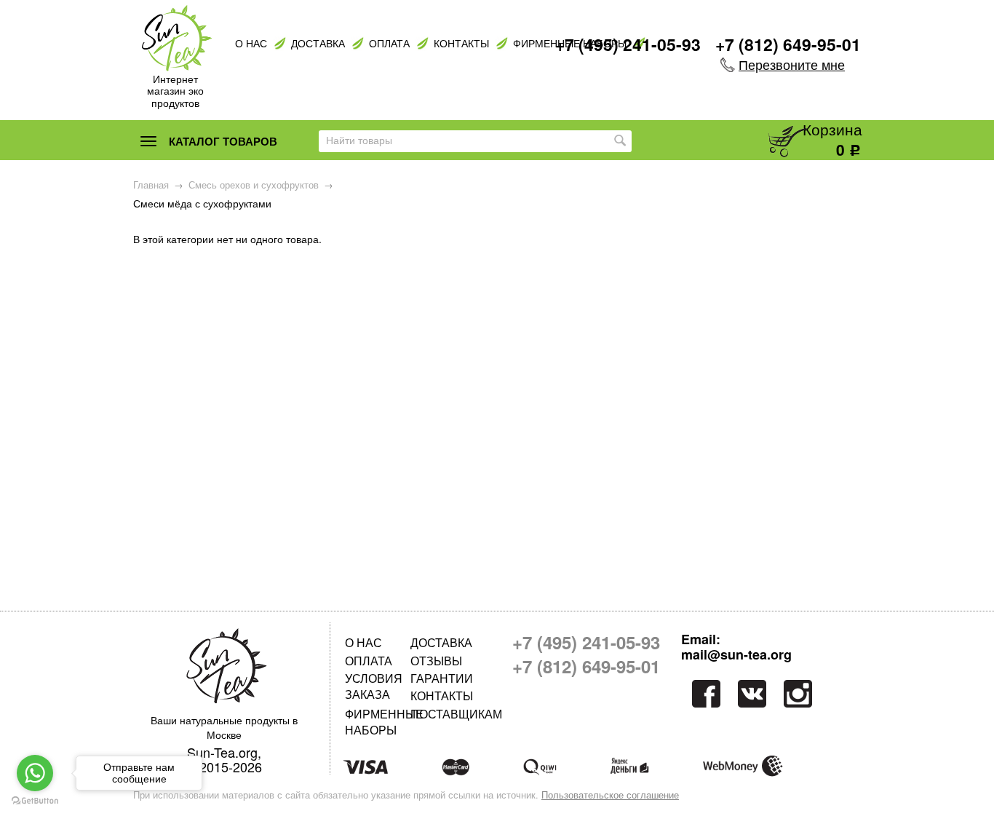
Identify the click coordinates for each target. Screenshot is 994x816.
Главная (151, 184)
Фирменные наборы (377, 721)
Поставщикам (443, 713)
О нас (251, 43)
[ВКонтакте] (752, 693)
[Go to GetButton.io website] (35, 801)
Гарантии (441, 678)
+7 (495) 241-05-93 (628, 44)
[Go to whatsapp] (35, 773)
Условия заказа (373, 686)
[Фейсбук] (704, 693)
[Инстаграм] (799, 693)
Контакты (461, 43)
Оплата (389, 43)
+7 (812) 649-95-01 (788, 44)
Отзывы (436, 660)
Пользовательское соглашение (610, 794)
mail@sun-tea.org (736, 655)
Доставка (318, 43)
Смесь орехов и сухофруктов (253, 184)
